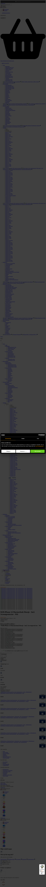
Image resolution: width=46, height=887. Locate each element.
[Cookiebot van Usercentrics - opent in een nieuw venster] (39, 435)
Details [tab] (23, 438)
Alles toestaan (38, 451)
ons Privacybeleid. (39, 446)
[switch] (42, 873)
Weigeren (8, 451)
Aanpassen (22, 451)
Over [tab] (38, 438)
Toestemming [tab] (8, 438)
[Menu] (44, 865)
